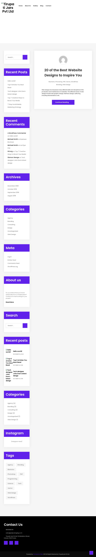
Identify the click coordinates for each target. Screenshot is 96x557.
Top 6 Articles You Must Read (16, 86)
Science (10, 483)
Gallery (35, 6)
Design (10, 228)
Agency (10, 218)
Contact (48, 6)
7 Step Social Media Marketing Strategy (14, 105)
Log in (10, 257)
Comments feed (13, 263)
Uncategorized (13, 231)
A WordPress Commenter (17, 133)
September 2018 (13, 192)
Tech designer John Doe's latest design (20, 373)
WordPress (11, 497)
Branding (11, 221)
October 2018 (12, 189)
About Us (28, 6)
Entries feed (12, 260)
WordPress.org (13, 267)
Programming (12, 479)
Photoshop (11, 474)
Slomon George (13, 157)
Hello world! (11, 81)
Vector (10, 488)
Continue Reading (62, 102)
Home (20, 6)
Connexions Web (38, 554)
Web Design (12, 234)
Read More (10, 302)
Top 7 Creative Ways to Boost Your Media (16, 99)
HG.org (10, 151)
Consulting (11, 225)
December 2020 (13, 186)
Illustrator (11, 469)
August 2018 (12, 196)
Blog (41, 6)
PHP (21, 474)
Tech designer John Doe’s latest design (17, 92)
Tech (19, 483)
